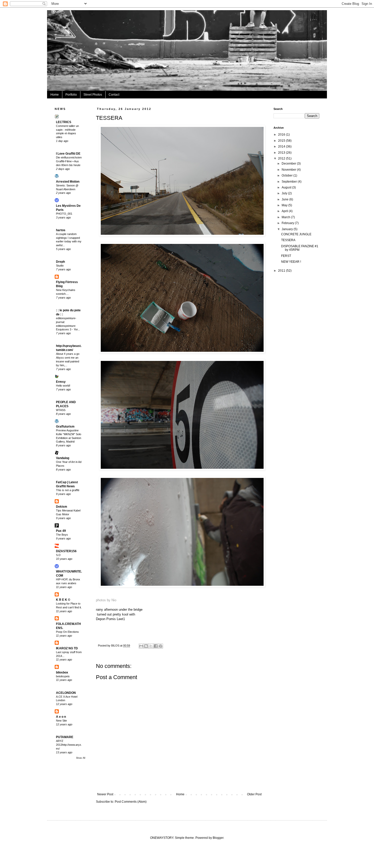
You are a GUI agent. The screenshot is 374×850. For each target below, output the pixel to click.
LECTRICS (63, 122)
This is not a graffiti (67, 490)
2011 (282, 270)
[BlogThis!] (146, 646)
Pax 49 (61, 531)
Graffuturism (65, 426)
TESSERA (288, 240)
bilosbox (62, 672)
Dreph (60, 261)
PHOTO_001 (64, 213)
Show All (80, 758)
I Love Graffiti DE (68, 153)
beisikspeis (63, 676)
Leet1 (121, 619)
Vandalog (62, 458)
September (290, 181)
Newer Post (105, 794)
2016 (282, 134)
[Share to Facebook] (155, 646)
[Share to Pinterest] (160, 646)
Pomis (111, 619)
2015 (282, 140)
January (288, 229)
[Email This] (141, 646)
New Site (61, 720)
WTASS (60, 410)
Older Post (254, 794)
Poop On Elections (67, 631)
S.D (58, 554)
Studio (60, 265)
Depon (100, 619)
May (285, 205)
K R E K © (63, 600)
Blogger (218, 838)
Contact (114, 94)
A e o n (61, 717)
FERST (286, 256)
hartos (60, 230)
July (285, 193)
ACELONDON (66, 693)
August (287, 187)
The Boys (62, 534)
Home (54, 94)
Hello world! (63, 385)
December (289, 163)
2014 (282, 146)
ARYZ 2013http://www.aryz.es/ (69, 744)
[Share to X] (150, 646)
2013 (282, 152)
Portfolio (71, 94)
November (289, 169)
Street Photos (92, 94)
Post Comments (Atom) (131, 801)
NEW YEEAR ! (291, 261)
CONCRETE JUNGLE (296, 234)
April (285, 211)
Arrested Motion (67, 181)
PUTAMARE (64, 737)
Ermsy (61, 382)
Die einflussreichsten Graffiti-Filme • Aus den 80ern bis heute (69, 161)
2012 (282, 158)
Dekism (61, 506)
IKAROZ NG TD (67, 648)
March (286, 217)
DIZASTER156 (66, 551)
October (287, 175)
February (288, 223)
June (285, 199)
